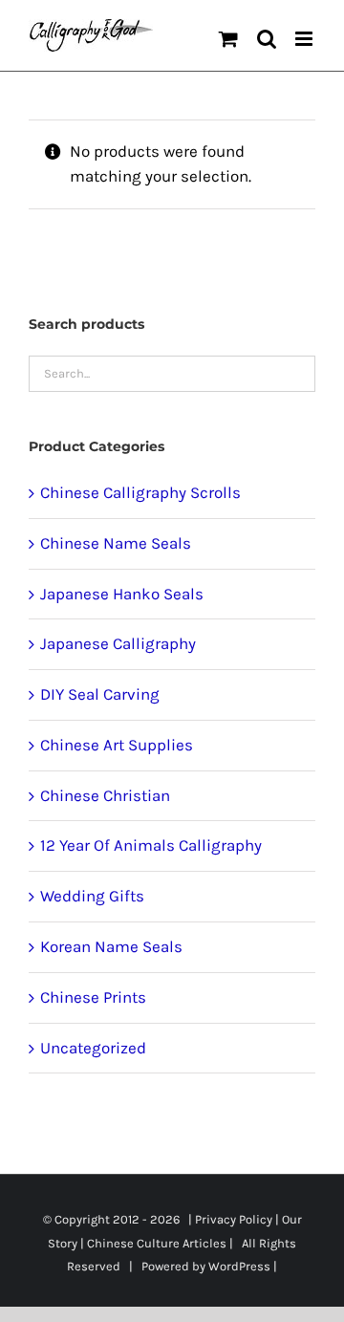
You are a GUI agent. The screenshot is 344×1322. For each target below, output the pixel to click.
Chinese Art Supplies (116, 744)
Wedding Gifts (92, 895)
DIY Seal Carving (100, 694)
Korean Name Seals (111, 946)
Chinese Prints (93, 997)
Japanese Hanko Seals (122, 593)
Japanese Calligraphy (118, 643)
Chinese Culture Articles (156, 1243)
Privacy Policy (233, 1219)
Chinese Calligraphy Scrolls (140, 492)
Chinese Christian (105, 795)
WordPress (239, 1266)
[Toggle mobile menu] (305, 39)
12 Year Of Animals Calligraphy (151, 845)
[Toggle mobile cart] (228, 39)
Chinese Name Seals (115, 543)
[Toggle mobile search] (266, 39)
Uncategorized (93, 1047)
